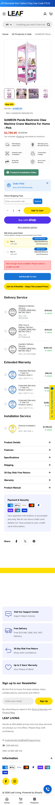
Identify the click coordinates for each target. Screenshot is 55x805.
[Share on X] (25, 541)
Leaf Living (15, 792)
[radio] (27, 243)
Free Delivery (20, 628)
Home (5, 34)
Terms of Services (40, 709)
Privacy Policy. (8, 712)
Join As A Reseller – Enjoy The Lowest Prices (27, 286)
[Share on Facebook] (16, 541)
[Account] (45, 14)
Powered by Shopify (32, 792)
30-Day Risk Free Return (26, 648)
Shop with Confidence (25, 652)
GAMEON (17, 108)
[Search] (48, 24)
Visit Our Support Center (26, 611)
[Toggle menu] (4, 14)
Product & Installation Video (23, 172)
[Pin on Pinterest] (34, 541)
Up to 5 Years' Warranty (25, 665)
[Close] (47, 183)
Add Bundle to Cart (27, 276)
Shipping (20, 136)
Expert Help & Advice (24, 616)
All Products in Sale (22, 34)
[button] (52, 402)
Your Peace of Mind (23, 669)
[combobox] (27, 24)
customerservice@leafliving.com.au (22, 740)
